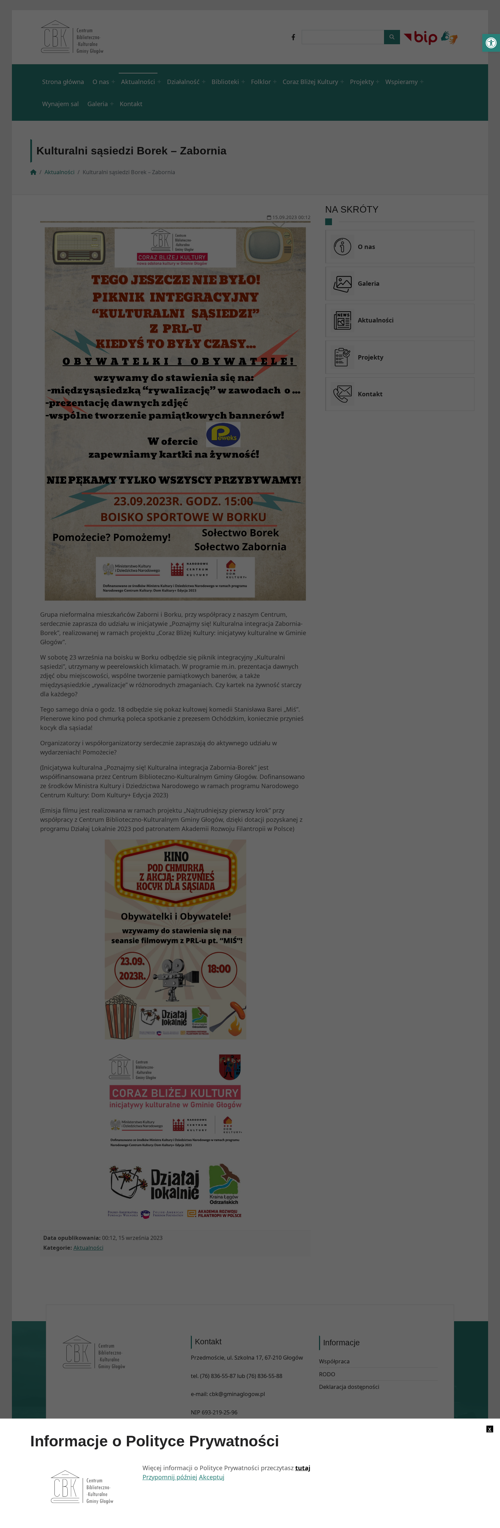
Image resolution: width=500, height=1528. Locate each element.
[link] (491, 43)
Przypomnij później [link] (170, 1477)
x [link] (489, 1429)
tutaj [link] (302, 1468)
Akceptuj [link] (211, 1477)
